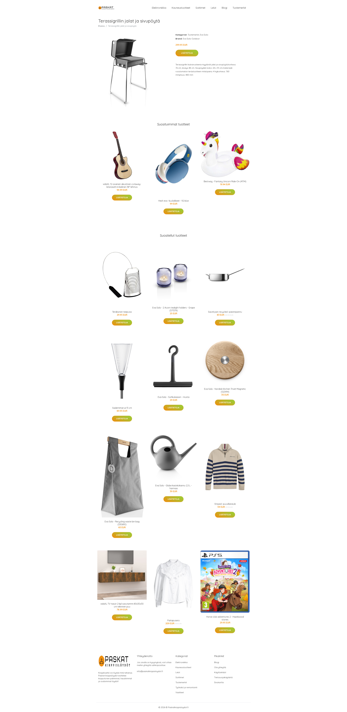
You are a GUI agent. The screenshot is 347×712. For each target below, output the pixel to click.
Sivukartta (219, 682)
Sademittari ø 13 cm (122, 408)
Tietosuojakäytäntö (223, 677)
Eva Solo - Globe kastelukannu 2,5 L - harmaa (173, 487)
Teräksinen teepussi (122, 311)
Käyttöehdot (220, 672)
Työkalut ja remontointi (186, 687)
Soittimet (200, 7)
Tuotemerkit (239, 7)
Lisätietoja (187, 53)
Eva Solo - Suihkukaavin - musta (173, 397)
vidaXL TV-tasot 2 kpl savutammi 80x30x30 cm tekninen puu (122, 605)
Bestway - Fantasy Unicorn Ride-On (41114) (225, 181)
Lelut (213, 7)
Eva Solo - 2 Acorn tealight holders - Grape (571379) (173, 309)
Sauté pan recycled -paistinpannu (225, 311)
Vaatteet (180, 692)
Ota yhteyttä (220, 667)
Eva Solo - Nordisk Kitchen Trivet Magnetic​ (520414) (225, 390)
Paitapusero (173, 620)
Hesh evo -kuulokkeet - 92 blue (173, 200)
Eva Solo (204, 34)
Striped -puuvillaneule (225, 504)
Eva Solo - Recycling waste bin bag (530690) (122, 523)
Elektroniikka (159, 7)
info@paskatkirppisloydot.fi (150, 671)
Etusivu (101, 26)
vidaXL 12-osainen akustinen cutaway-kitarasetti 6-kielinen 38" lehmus (122, 185)
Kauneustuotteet (181, 7)
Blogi (224, 7)
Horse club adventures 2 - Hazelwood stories (225, 618)
